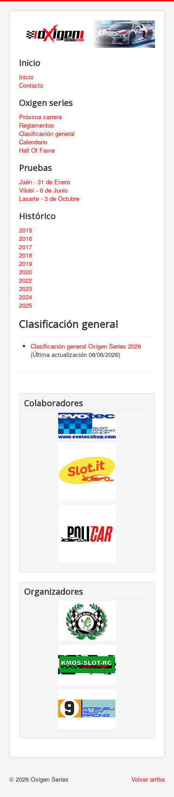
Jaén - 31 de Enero (44, 182)
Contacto (31, 85)
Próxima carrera (40, 117)
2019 (25, 263)
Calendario (33, 142)
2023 (25, 289)
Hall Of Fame (37, 150)
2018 (25, 255)
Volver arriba (148, 779)
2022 (25, 280)
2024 (25, 297)
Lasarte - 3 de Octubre (49, 198)
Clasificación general (47, 134)
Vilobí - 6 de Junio (43, 190)
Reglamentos (36, 125)
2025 (25, 305)
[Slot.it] (87, 471)
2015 (25, 230)
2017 (25, 247)
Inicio (26, 77)
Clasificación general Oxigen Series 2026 (86, 346)
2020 (25, 272)
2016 (25, 238)
